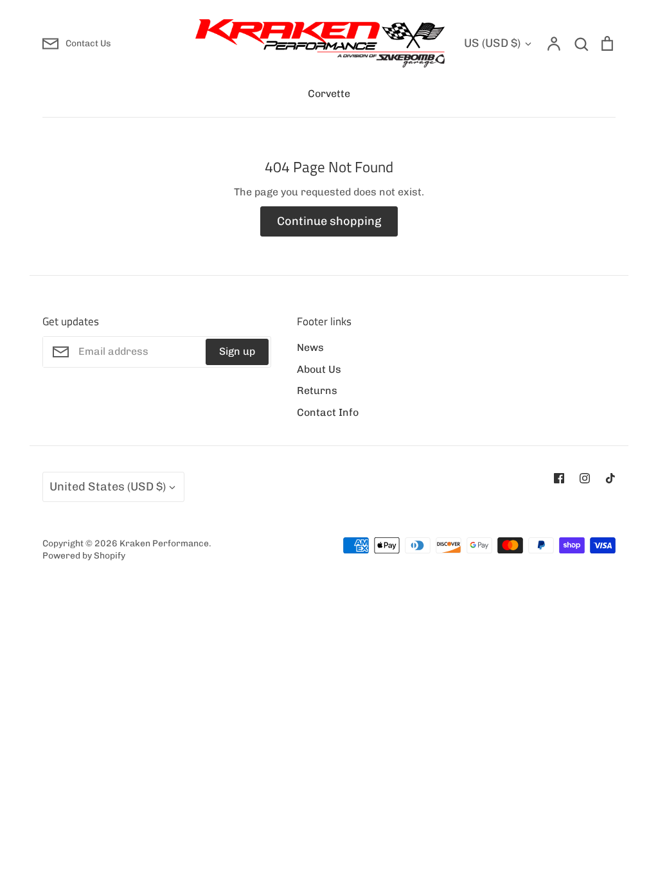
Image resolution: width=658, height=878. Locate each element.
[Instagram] (585, 478)
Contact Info (328, 412)
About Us (319, 369)
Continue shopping (329, 221)
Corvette (329, 93)
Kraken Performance (164, 543)
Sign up (237, 351)
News (310, 347)
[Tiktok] (610, 478)
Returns (317, 390)
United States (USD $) (107, 486)
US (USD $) (492, 43)
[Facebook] (559, 478)
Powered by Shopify (83, 555)
